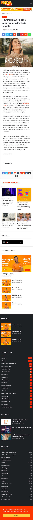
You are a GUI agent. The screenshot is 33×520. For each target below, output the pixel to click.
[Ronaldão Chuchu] (6, 283)
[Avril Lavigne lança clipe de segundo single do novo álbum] (6, 437)
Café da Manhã (6, 385)
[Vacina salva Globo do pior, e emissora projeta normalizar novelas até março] (24, 194)
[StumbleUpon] (14, 34)
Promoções (5, 380)
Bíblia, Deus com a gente (9, 393)
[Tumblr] (18, 34)
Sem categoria (6, 371)
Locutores (5, 377)
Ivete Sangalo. (8, 74)
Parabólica (5, 388)
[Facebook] (3, 34)
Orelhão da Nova (6, 366)
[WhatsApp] (29, 34)
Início (4, 13)
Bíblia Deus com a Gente (9, 363)
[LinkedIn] (11, 34)
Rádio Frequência (7, 407)
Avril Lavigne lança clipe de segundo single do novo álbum (21, 435)
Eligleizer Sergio (16, 295)
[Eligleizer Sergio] (6, 298)
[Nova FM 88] (6, 3)
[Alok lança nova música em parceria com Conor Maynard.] (6, 429)
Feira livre (5, 382)
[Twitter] (7, 34)
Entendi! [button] (16, 515)
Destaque (9, 13)
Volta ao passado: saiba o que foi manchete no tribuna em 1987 (9, 225)
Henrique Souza (7, 274)
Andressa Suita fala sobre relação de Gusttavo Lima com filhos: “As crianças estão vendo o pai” (24, 226)
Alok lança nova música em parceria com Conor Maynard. (21, 428)
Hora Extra (5, 396)
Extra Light (5, 404)
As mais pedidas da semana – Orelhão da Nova (20, 420)
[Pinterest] (22, 34)
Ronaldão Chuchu (17, 280)
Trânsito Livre (6, 399)
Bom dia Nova (6, 369)
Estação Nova (6, 401)
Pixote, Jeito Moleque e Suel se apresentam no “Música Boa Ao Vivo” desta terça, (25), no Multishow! (8, 202)
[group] (16, 9)
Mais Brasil (5, 374)
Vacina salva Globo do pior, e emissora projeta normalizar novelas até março (23, 207)
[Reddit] (26, 34)
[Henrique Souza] (6, 305)
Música (4, 361)
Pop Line (4, 390)
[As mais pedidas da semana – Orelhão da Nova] (6, 422)
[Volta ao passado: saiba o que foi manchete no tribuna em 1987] (9, 217)
